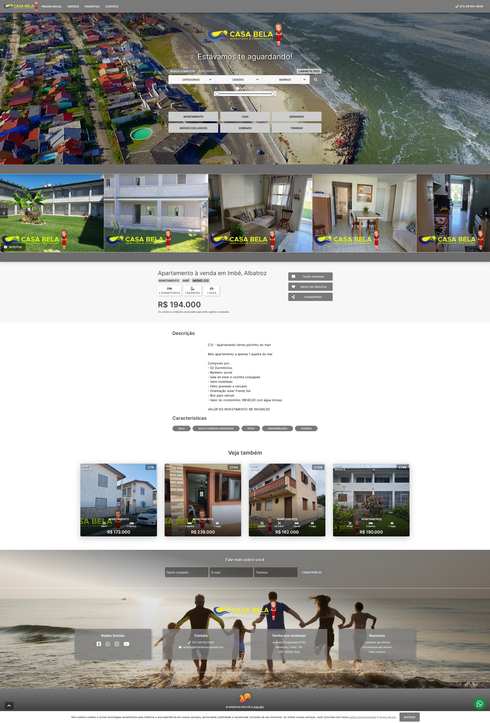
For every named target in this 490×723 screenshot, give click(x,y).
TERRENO (297, 128)
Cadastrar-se (312, 572)
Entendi (409, 717)
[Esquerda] (4, 213)
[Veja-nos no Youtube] (126, 643)
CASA (245, 116)
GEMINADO (296, 116)
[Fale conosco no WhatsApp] (108, 643)
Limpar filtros (309, 71)
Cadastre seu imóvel (377, 642)
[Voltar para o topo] (9, 705)
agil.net (259, 707)
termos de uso (387, 717)
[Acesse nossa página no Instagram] (117, 643)
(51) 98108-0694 (471, 6)
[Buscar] (316, 79)
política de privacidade (362, 717)
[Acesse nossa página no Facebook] (99, 643)
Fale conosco (377, 651)
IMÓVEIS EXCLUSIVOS (193, 128)
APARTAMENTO (193, 116)
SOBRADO (245, 128)
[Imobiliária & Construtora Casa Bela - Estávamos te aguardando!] (245, 35)
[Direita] (486, 213)
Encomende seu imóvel (377, 647)
